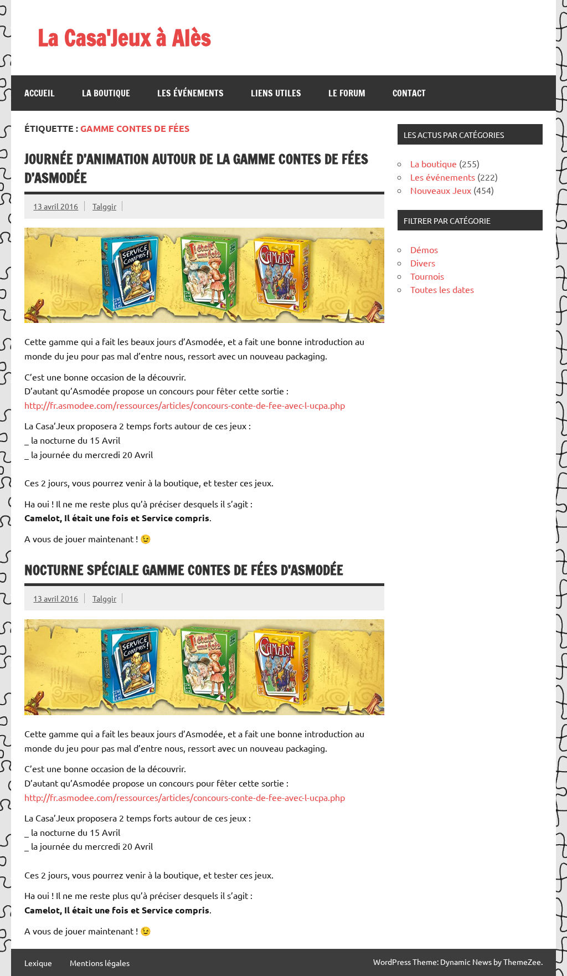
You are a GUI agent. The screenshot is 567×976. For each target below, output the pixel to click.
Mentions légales (100, 963)
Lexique (38, 963)
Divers (422, 262)
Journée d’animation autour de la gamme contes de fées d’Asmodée (196, 168)
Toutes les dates (442, 289)
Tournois (427, 275)
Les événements (190, 93)
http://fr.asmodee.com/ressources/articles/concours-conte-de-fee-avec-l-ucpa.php (184, 404)
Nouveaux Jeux (440, 190)
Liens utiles (276, 93)
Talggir (104, 206)
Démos (424, 249)
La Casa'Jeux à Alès (124, 37)
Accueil (39, 93)
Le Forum (346, 93)
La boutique (106, 93)
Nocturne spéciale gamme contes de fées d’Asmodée (183, 570)
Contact (409, 93)
